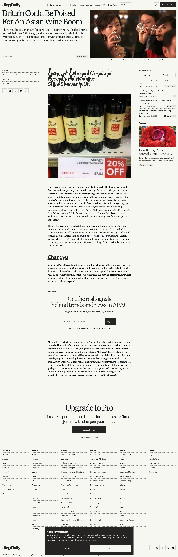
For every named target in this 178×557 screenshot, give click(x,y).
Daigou (64, 489)
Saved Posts (154, 463)
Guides (35, 511)
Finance (35, 507)
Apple (122, 507)
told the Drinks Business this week (77, 213)
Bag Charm (65, 459)
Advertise (6, 463)
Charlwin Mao (95, 498)
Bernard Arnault (97, 481)
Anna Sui (123, 498)
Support (152, 467)
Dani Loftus (95, 524)
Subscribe (153, 472)
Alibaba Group (125, 481)
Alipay (122, 489)
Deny (67, 548)
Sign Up (110, 321)
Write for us (7, 485)
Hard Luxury (37, 463)
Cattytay (93, 494)
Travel (34, 489)
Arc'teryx (123, 511)
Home (5, 454)
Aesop (122, 467)
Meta (34, 476)
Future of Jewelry (68, 511)
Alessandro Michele (98, 454)
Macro (34, 472)
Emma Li (142, 86)
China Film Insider (9, 494)
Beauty (35, 454)
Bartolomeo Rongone (99, 472)
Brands (89, 5)
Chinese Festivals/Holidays (72, 472)
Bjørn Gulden (95, 489)
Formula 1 (65, 507)
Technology (37, 485)
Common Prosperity (69, 485)
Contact (5, 467)
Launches (36, 515)
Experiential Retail (68, 498)
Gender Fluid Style (68, 515)
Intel (66, 5)
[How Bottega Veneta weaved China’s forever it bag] (157, 136)
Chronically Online (68, 476)
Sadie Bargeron (144, 96)
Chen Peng (94, 502)
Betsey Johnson (97, 485)
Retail (34, 481)
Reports (97, 5)
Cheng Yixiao (95, 511)
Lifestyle (35, 467)
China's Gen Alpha (68, 463)
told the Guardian (118, 361)
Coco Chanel (95, 520)
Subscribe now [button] (89, 430)
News (85, 56)
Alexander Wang (126, 476)
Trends (73, 5)
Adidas (122, 463)
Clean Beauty (66, 481)
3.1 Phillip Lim (125, 454)
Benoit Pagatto (96, 476)
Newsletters (112, 5)
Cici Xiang (94, 515)
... (174, 96)
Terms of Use (105, 328)
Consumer (36, 502)
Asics (122, 515)
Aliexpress (124, 485)
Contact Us (128, 555)
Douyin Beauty (67, 494)
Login (96, 437)
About (5, 459)
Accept (110, 548)
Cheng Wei (94, 507)
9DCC (122, 459)
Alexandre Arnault (97, 463)
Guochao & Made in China (71, 520)
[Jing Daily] (11, 5)
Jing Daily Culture (9, 489)
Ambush (123, 494)
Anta (122, 502)
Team (4, 481)
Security (5, 476)
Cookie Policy (105, 555)
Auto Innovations (68, 454)
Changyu (58, 257)
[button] (156, 4)
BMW (122, 524)
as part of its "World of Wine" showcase (96, 235)
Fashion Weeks (67, 502)
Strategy (149, 165)
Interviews (65, 524)
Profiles (81, 5)
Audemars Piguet (127, 520)
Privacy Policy (93, 328)
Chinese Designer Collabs (71, 467)
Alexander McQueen (98, 459)
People (34, 524)
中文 (4, 498)
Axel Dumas (95, 467)
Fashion (79, 56)
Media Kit (6, 472)
